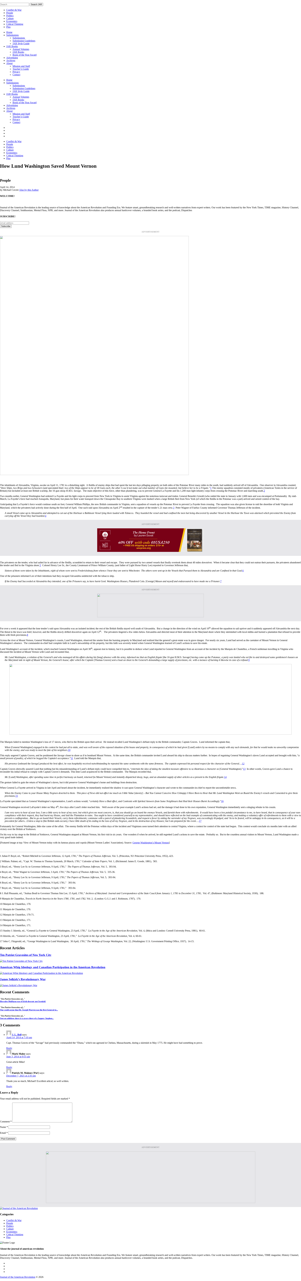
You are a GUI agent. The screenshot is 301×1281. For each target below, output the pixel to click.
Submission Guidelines (24, 40)
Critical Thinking (14, 24)
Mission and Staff (21, 66)
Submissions (12, 35)
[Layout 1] (150, 733)
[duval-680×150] (150, 551)
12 (243, 763)
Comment (6, 1121)
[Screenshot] (94, 474)
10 (69, 750)
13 (244, 769)
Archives (10, 60)
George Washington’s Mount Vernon (150, 842)
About (9, 63)
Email (4, 1133)
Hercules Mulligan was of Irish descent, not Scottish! (23, 1001)
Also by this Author (29, 190)
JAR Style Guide (21, 43)
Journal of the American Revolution (17, 1277)
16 (222, 801)
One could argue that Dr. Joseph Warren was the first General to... (29, 1010)
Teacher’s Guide (21, 69)
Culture (10, 18)
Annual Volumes (21, 49)
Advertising (12, 57)
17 (200, 821)
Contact (16, 74)
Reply (9, 1048)
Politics (9, 15)
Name (4, 1127)
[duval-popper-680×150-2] (150, 616)
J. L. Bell (16, 1034)
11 (72, 758)
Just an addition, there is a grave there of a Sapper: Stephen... (27, 1018)
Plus (8, 27)
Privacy (16, 71)
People (9, 12)
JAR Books (12, 46)
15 (16, 796)
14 (225, 777)
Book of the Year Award (25, 54)
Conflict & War (13, 10)
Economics (11, 21)
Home (9, 32)
